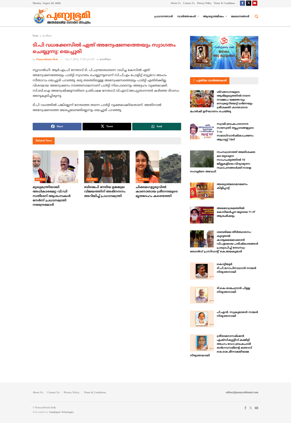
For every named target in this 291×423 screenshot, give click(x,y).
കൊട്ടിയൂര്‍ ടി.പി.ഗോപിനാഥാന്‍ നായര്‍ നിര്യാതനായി (236, 268)
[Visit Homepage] (63, 17)
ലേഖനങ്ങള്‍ (240, 16)
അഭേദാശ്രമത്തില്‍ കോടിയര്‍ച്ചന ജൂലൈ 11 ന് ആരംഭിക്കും (236, 212)
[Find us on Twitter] (248, 3)
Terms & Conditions (224, 3)
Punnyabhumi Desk (47, 59)
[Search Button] (256, 16)
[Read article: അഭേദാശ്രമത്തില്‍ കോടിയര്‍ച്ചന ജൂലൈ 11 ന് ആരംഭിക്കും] (202, 215)
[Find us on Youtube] (254, 3)
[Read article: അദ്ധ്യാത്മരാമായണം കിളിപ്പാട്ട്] (202, 191)
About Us (176, 3)
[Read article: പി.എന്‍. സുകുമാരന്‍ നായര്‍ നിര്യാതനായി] (202, 319)
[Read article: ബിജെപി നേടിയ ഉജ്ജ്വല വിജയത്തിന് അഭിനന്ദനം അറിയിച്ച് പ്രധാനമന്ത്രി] (107, 166)
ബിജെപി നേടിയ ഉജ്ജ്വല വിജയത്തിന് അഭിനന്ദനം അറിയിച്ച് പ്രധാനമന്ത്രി (104, 191)
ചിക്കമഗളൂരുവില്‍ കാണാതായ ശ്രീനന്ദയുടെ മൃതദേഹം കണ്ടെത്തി (157, 191)
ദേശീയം (47, 36)
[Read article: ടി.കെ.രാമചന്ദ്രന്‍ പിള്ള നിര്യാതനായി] (202, 295)
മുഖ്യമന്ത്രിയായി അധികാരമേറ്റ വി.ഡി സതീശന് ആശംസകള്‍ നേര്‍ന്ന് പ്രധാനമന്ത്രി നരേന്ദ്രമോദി (52, 196)
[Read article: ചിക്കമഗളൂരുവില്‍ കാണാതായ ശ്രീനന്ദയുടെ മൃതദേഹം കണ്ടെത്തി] (158, 166)
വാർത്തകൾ (186, 16)
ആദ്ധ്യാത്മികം (213, 16)
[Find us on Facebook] (242, 3)
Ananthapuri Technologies (61, 412)
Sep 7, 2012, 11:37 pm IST (80, 59)
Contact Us (189, 3)
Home (35, 36)
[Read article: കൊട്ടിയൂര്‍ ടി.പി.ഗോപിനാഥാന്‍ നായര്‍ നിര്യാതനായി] (202, 271)
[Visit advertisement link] (224, 52)
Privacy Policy (204, 3)
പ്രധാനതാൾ (163, 16)
